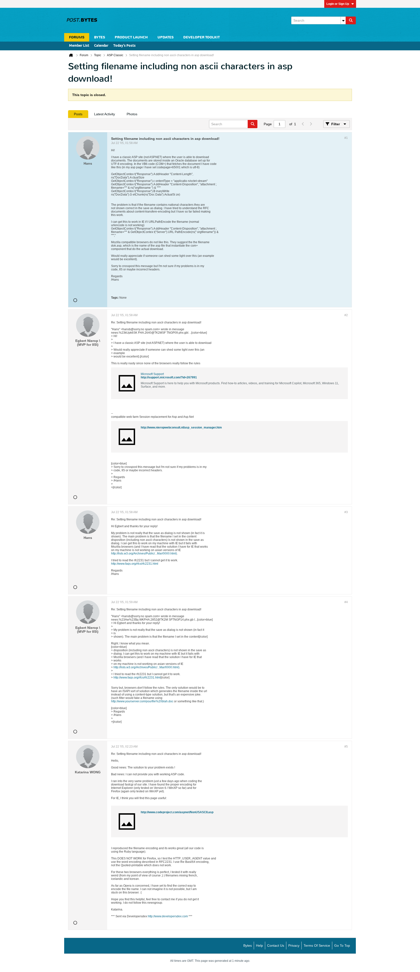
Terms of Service (317, 945)
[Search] (351, 20)
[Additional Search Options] (343, 20)
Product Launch (131, 37)
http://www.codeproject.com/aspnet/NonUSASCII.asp (177, 812)
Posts (78, 114)
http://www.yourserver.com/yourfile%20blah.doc (142, 701)
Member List (79, 46)
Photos (132, 114)
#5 (346, 746)
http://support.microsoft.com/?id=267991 (169, 377)
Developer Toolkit (201, 37)
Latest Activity (104, 114)
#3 (346, 512)
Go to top (342, 945)
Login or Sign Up (337, 4)
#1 (346, 138)
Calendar (101, 46)
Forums (76, 37)
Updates (166, 37)
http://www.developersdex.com (168, 916)
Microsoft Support (152, 374)
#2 (346, 315)
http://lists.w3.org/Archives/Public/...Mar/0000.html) (144, 553)
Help (259, 945)
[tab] (78, 114)
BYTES (99, 37)
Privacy (293, 945)
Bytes (247, 945)
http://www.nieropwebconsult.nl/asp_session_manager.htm (181, 427)
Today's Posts (124, 46)
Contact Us (275, 945)
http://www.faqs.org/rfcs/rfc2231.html (134, 563)
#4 (346, 602)
